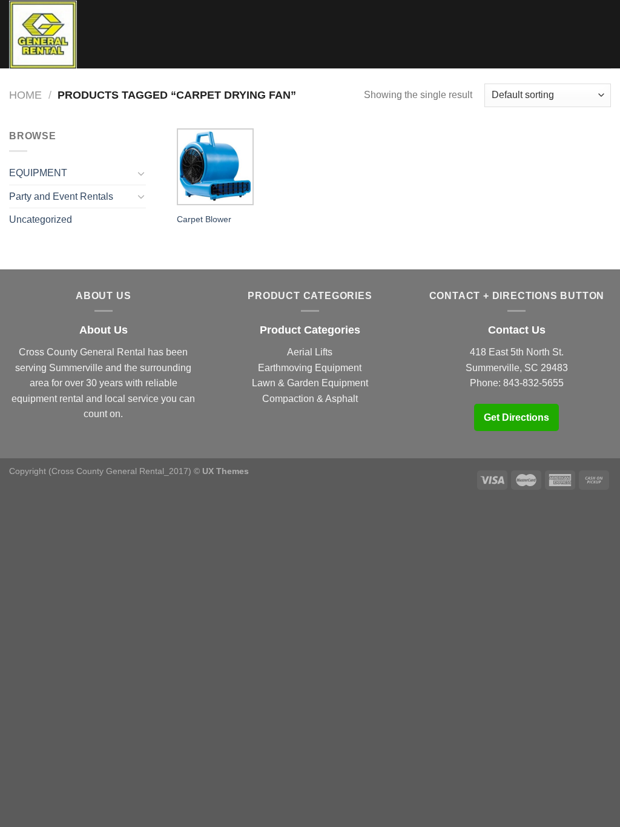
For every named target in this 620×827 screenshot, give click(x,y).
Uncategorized (40, 219)
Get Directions (516, 417)
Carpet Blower (204, 219)
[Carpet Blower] (215, 166)
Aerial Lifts (309, 352)
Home (25, 94)
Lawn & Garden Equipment (310, 383)
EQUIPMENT (38, 173)
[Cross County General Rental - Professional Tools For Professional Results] (43, 34)
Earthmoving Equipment (309, 368)
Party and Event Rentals (61, 196)
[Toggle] (141, 173)
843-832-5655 (533, 383)
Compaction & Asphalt (310, 399)
